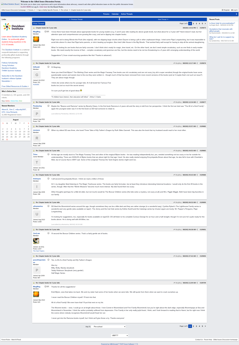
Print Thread (38, 24)
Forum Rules (5, 340)
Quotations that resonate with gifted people (221, 30)
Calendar (115, 14)
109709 (203, 283)
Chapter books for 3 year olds (46, 28)
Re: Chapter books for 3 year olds (48, 63)
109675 (203, 28)
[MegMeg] (36, 42)
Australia (36, 84)
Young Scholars (8, 65)
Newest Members (8, 106)
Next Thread (162, 19)
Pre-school (64, 10)
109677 (203, 102)
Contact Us (199, 340)
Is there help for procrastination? (222, 23)
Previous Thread (76, 19)
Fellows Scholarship (9, 63)
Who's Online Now (9, 91)
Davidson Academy (9, 68)
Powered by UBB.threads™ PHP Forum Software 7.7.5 (119, 344)
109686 (203, 175)
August (15, 120)
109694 (203, 256)
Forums (30, 10)
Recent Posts (214, 19)
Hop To (88, 327)
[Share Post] (197, 28)
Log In (235, 10)
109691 (203, 229)
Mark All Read (16, 340)
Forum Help (208, 340)
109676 (203, 63)
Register (227, 10)
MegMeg (178, 63)
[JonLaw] (36, 243)
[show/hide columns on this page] (236, 14)
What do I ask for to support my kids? (221, 38)
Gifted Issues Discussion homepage (13, 10)
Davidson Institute (12, 50)
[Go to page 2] (205, 23)
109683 (203, 151)
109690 (203, 202)
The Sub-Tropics (38, 251)
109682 (203, 126)
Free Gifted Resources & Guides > (15, 86)
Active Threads (127, 14)
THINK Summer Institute (11, 71)
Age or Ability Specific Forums (48, 10)
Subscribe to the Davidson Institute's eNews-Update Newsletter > (12, 78)
